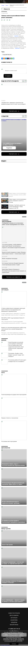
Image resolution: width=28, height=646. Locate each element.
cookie (8, 633)
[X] (8, 58)
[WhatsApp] (12, 58)
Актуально (14, 617)
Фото (3, 372)
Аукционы (14, 622)
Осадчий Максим (6, 54)
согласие (20, 639)
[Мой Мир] (6, 58)
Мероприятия (5, 448)
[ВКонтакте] (2, 58)
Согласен (14, 643)
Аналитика (14, 620)
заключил (17, 48)
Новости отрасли (14, 613)
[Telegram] (13, 58)
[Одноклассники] (4, 58)
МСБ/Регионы (14, 624)
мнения (3, 340)
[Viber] (10, 58)
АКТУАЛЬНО (4, 290)
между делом (5, 528)
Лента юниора (14, 615)
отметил (16, 36)
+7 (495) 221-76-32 (14, 628)
